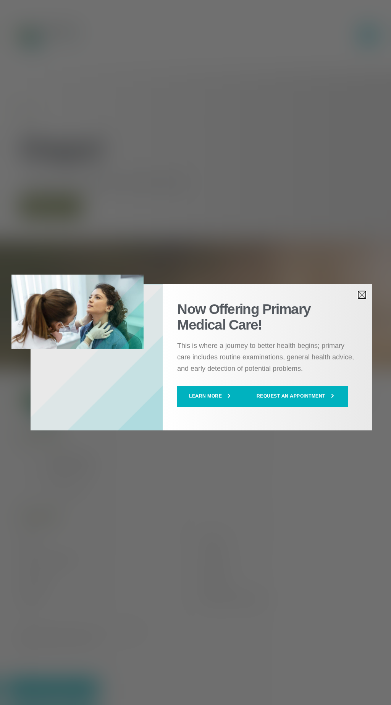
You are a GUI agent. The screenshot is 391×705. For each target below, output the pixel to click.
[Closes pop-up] (362, 294)
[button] (211, 396)
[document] (195, 352)
